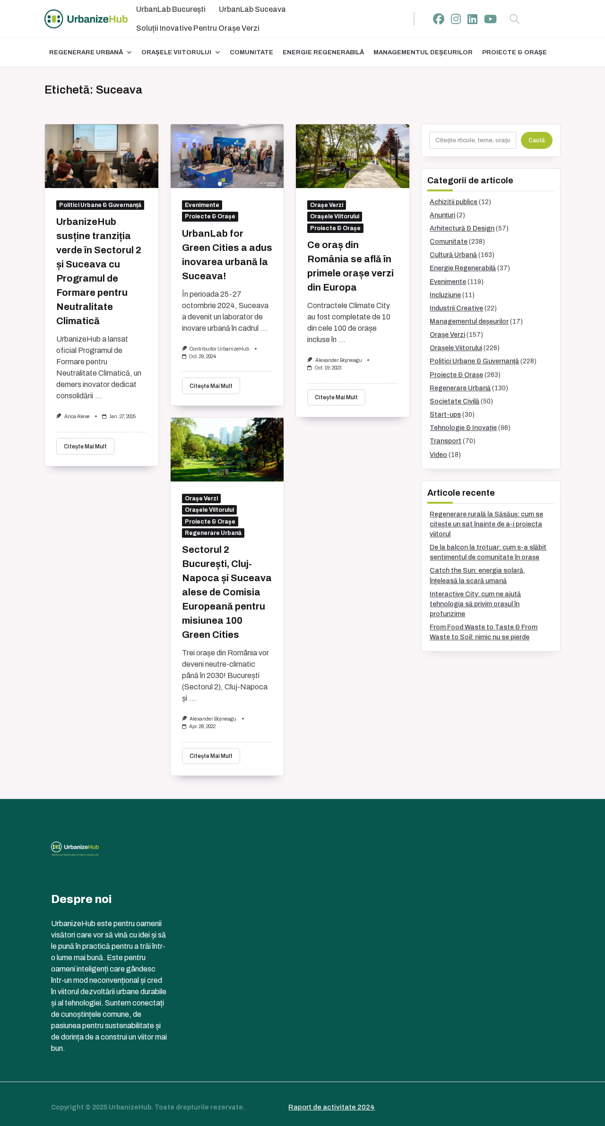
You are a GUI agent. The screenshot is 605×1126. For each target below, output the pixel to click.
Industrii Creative (456, 308)
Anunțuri (442, 215)
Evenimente (202, 205)
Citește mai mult (85, 446)
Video (438, 454)
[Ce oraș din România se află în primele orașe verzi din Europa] (352, 156)
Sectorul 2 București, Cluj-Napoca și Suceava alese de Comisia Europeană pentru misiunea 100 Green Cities (227, 592)
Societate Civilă (454, 401)
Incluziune (445, 295)
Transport (445, 441)
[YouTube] (490, 19)
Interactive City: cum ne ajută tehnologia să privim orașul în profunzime (475, 604)
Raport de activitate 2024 (331, 1107)
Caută (536, 140)
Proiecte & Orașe (514, 52)
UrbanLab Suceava (252, 9)
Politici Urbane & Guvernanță (100, 205)
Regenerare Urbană (86, 52)
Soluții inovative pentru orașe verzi (197, 28)
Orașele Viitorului (176, 52)
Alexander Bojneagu (338, 360)
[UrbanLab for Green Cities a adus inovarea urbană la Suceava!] (227, 156)
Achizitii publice (453, 202)
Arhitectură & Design (462, 228)
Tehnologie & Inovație (463, 427)
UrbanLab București (171, 9)
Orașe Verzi (326, 205)
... (98, 396)
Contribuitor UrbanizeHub (219, 349)
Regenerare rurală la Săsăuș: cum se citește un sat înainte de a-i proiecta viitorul (486, 524)
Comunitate (251, 52)
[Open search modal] (514, 19)
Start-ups (445, 414)
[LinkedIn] (472, 19)
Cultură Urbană (453, 254)
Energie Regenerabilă (323, 52)
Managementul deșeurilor (423, 52)
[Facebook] (438, 19)
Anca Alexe (77, 416)
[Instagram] (456, 19)
